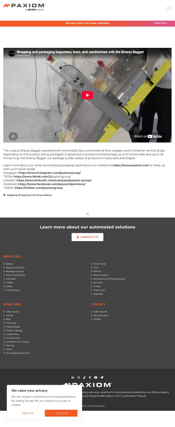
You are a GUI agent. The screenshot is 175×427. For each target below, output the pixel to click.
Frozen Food (99, 263)
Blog (8, 319)
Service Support (101, 315)
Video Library (12, 311)
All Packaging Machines (18, 353)
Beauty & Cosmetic (15, 267)
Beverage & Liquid (15, 271)
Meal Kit (97, 271)
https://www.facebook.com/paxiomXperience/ (51, 184)
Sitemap (10, 345)
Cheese (9, 282)
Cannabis (10, 278)
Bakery (48, 195)
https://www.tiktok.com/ (31, 176)
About (9, 349)
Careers (97, 319)
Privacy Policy (13, 338)
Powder (97, 286)
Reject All (27, 413)
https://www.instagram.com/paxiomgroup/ (49, 172)
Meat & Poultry (100, 275)
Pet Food (97, 282)
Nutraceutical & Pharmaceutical (109, 278)
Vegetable (98, 294)
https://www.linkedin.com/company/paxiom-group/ (54, 180)
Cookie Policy (12, 334)
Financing (11, 323)
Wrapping (24, 195)
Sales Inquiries (100, 311)
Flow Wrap (37, 195)
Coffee (9, 286)
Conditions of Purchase (17, 341)
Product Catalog (14, 330)
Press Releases (13, 326)
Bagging (12, 195)
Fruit (95, 267)
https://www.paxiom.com (131, 165)
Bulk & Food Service (15, 275)
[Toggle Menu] (169, 8)
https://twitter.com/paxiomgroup (39, 187)
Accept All (61, 413)
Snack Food (99, 290)
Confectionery (13, 290)
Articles (9, 315)
